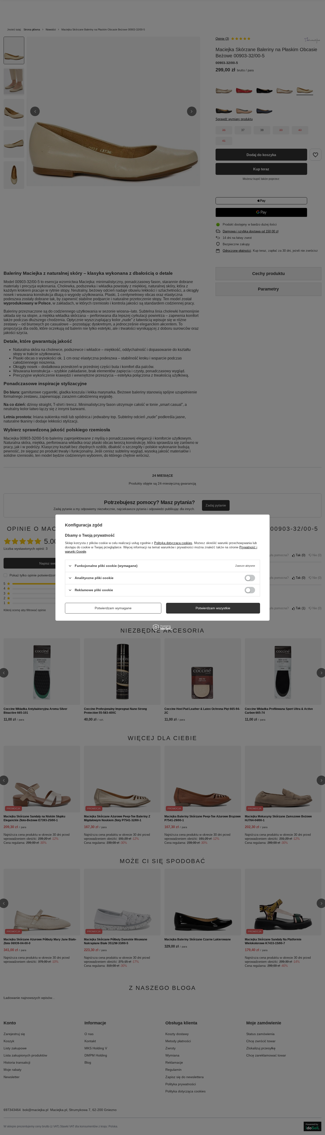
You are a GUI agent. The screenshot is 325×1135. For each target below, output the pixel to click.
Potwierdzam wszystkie (213, 608)
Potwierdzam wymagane (113, 608)
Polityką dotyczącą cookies (173, 543)
